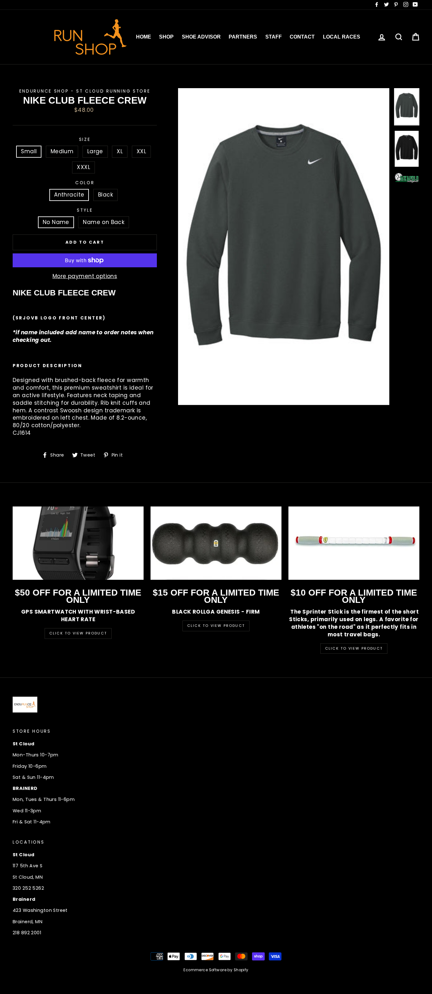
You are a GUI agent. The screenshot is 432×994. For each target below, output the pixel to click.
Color (85, 183)
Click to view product (216, 625)
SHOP (166, 36)
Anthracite (69, 194)
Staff (273, 36)
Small (29, 151)
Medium (62, 151)
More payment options (84, 276)
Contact (302, 36)
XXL (141, 151)
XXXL (83, 167)
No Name (56, 222)
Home (143, 36)
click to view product (354, 648)
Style (85, 210)
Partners (243, 36)
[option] (283, 246)
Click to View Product (78, 633)
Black (105, 194)
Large (95, 151)
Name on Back (103, 222)
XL (120, 151)
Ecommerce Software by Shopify (215, 970)
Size (85, 139)
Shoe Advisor (201, 36)
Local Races (341, 36)
